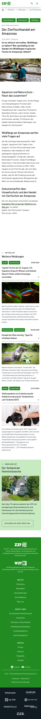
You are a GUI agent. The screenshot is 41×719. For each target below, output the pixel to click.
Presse (20, 647)
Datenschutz (25, 678)
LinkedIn (17, 667)
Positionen (20, 584)
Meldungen (22, 10)
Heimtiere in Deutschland (20, 622)
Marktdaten (20, 588)
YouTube (27, 667)
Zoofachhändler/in (20, 631)
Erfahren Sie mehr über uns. (17, 523)
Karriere (20, 651)
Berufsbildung (20, 597)
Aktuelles (11, 10)
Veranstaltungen (20, 593)
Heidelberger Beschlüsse (20, 626)
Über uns (20, 602)
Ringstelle (20, 656)
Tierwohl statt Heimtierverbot (20, 613)
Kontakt (20, 660)
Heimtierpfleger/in (20, 635)
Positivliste (20, 618)
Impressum (15, 678)
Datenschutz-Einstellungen (20, 682)
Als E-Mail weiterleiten (10, 25)
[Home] (3, 10)
